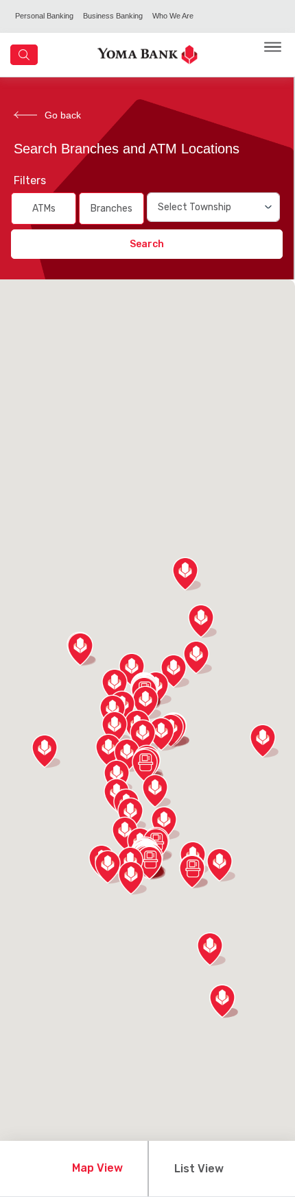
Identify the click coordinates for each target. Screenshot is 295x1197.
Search (147, 244)
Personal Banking (44, 16)
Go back (63, 115)
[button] (146, 765)
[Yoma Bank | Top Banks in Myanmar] (147, 54)
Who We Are (172, 16)
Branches (111, 208)
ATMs (44, 208)
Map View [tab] (97, 1167)
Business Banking (113, 16)
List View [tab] (199, 1168)
